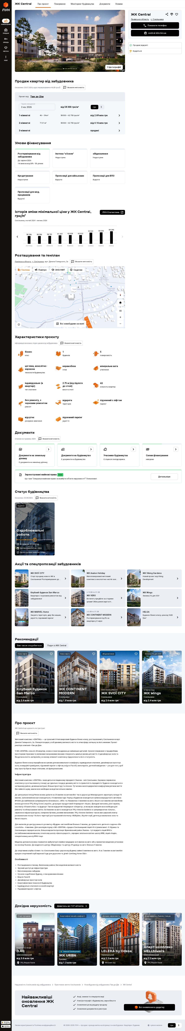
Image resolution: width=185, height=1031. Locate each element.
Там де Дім (37, 96)
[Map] (70, 297)
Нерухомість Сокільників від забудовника (33, 985)
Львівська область (140, 19)
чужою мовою (156, 1025)
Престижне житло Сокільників (68, 985)
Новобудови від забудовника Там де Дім (101, 985)
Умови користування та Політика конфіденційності (35, 1025)
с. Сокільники (157, 19)
